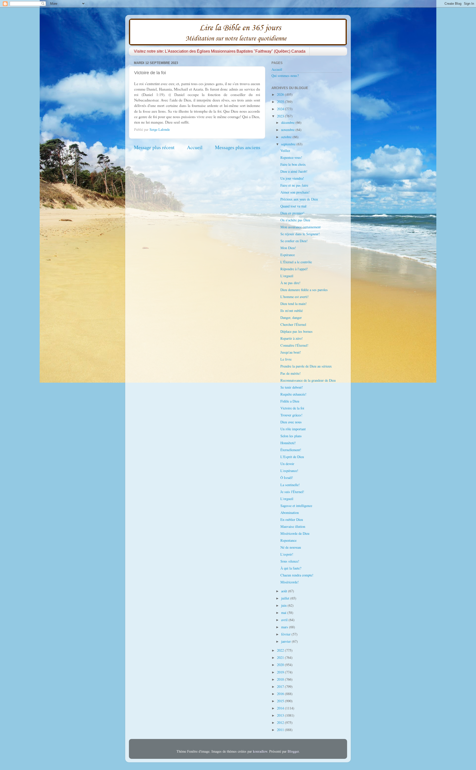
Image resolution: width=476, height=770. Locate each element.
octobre (287, 136)
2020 (281, 664)
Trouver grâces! (291, 415)
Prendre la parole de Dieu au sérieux (306, 366)
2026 (281, 94)
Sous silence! (289, 561)
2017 (281, 686)
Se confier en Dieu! (294, 240)
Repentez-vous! (291, 157)
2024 (281, 108)
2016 (281, 693)
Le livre (286, 359)
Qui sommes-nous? (285, 75)
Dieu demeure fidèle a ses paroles (304, 289)
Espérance (287, 254)
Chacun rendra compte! (296, 575)
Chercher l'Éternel (293, 324)
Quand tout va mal (293, 206)
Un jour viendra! (292, 178)
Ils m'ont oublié (291, 310)
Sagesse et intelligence (296, 505)
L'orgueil (286, 275)
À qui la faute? (290, 568)
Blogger (293, 751)
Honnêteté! (288, 442)
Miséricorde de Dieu (294, 533)
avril (285, 619)
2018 (281, 679)
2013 (281, 715)
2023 (281, 116)
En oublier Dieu (291, 519)
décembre (288, 122)
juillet (285, 598)
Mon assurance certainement (300, 227)
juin (284, 605)
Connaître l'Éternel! (294, 345)
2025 (281, 101)
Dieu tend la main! (293, 303)
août (284, 591)
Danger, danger (291, 317)
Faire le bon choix (293, 164)
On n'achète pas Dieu (295, 220)
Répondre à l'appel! (294, 269)
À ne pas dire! (290, 282)
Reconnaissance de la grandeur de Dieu (308, 380)
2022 (281, 650)
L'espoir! (286, 554)
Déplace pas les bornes (296, 331)
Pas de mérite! (290, 373)
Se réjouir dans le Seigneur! (300, 234)
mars (285, 627)
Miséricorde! (289, 582)
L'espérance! (289, 470)
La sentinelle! (290, 484)
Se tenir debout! (291, 387)
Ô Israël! (286, 477)
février (286, 634)
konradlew (260, 751)
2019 (281, 672)
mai (284, 612)
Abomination (289, 512)
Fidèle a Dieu (289, 401)
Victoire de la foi (292, 408)
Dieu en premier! (292, 213)
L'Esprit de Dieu (292, 456)
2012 (281, 722)
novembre (288, 129)
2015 (281, 701)
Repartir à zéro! (291, 338)
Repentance (288, 540)
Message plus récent (154, 147)
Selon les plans (291, 436)
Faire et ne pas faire (294, 185)
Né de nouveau (290, 547)
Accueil (195, 147)
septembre (289, 144)
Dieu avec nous (291, 422)
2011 (281, 729)
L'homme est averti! (294, 296)
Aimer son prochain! (295, 192)
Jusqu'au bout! (290, 352)
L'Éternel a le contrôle (296, 262)
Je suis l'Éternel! (292, 491)
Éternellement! (290, 449)
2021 (281, 657)
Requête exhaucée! (293, 394)
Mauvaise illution (292, 526)
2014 (281, 708)
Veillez (285, 150)
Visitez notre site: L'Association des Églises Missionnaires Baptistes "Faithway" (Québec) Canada (219, 51)
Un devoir (287, 463)
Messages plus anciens (237, 147)
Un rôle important (293, 429)
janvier (286, 641)
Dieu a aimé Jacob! (293, 171)
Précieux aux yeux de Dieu (299, 199)
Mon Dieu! (288, 247)
